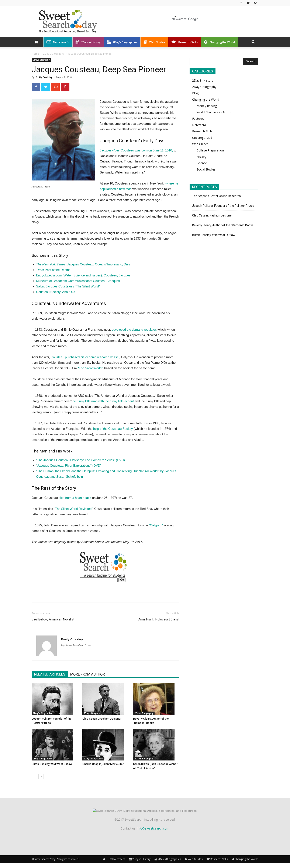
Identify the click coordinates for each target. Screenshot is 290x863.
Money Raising (207, 106)
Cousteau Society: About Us (55, 292)
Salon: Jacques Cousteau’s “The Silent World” (68, 286)
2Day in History (91, 42)
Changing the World (222, 42)
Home (35, 53)
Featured (198, 119)
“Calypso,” (156, 525)
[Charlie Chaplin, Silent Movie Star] (105, 744)
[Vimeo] (255, 3)
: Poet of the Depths (53, 270)
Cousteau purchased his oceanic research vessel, (85, 357)
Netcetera (59, 42)
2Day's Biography (53, 53)
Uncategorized (202, 138)
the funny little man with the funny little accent (103, 401)
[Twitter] (248, 3)
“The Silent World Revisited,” (73, 509)
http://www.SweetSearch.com (76, 645)
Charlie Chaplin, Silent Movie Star (103, 764)
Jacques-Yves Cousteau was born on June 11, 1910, (136, 150)
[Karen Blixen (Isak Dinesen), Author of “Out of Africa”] (156, 744)
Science (202, 163)
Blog (195, 93)
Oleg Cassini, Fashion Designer (101, 718)
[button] (253, 42)
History (201, 157)
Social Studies (206, 169)
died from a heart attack (75, 497)
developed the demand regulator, (135, 329)
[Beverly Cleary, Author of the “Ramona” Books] (156, 699)
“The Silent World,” (90, 368)
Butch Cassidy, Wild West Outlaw (52, 764)
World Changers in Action (214, 112)
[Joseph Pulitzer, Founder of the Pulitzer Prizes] (55, 699)
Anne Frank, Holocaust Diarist (158, 619)
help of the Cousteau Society (113, 428)
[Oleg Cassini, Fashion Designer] (105, 699)
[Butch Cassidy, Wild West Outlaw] (55, 744)
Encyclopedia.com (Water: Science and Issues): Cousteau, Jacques (83, 275)
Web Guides (157, 42)
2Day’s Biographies (125, 42)
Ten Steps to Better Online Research (216, 196)
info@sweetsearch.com (153, 828)
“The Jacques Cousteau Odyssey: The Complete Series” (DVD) (80, 460)
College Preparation (210, 150)
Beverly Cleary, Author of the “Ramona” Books (222, 225)
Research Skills (188, 42)
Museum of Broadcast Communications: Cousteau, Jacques (78, 281)
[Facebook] (241, 3)
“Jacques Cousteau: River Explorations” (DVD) (68, 465)
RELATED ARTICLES (49, 674)
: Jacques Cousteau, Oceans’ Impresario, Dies (83, 264)
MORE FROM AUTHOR (87, 674)
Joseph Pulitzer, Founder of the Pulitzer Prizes (223, 205)
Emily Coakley (43, 77)
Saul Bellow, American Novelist (53, 619)
